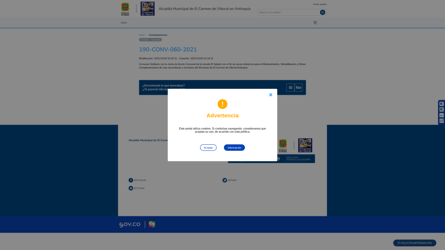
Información (234, 147)
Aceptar (208, 147)
